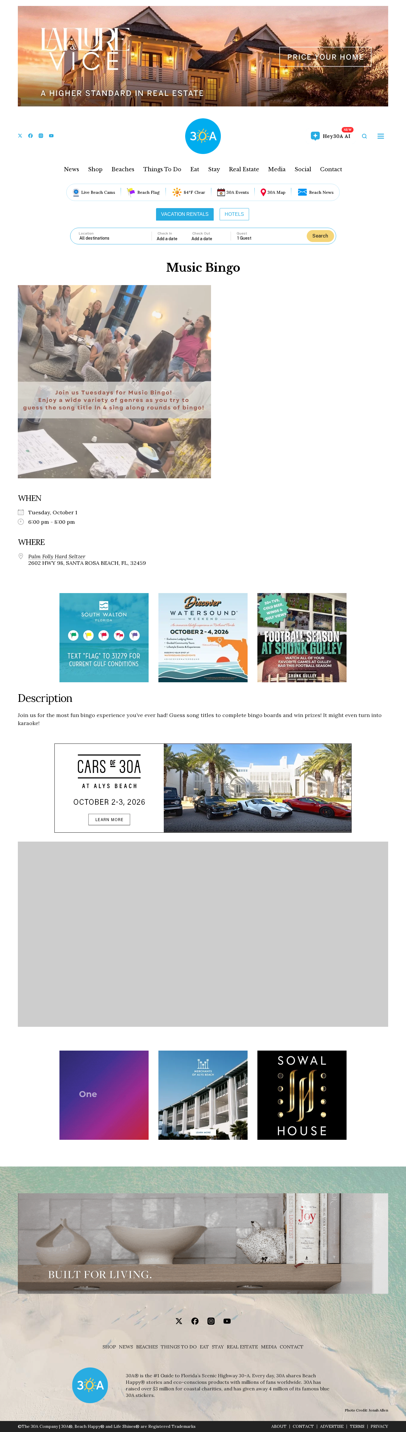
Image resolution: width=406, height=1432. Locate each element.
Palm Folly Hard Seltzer (56, 556)
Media (277, 169)
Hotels (234, 214)
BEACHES (147, 1347)
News (71, 169)
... (174, 238)
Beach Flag (148, 192)
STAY (218, 1347)
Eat (194, 169)
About (279, 1426)
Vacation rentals (185, 214)
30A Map (276, 192)
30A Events (237, 192)
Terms (357, 1426)
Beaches (122, 169)
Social (303, 169)
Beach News (321, 192)
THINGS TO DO (179, 1347)
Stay (214, 169)
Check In (165, 233)
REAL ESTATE (242, 1347)
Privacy (379, 1426)
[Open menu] (380, 136)
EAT (204, 1347)
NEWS (126, 1347)
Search (320, 236)
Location (86, 233)
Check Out (201, 233)
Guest (242, 233)
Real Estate (244, 169)
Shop (95, 169)
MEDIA (269, 1347)
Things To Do (162, 169)
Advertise (332, 1426)
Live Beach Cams (98, 192)
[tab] (185, 214)
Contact (331, 169)
